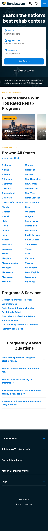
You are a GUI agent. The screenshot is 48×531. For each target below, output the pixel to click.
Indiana (5, 230)
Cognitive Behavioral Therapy (17, 299)
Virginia (29, 263)
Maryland (6, 258)
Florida (5, 207)
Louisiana (7, 249)
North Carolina (32, 197)
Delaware (7, 197)
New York (30, 193)
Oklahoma (30, 211)
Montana (29, 165)
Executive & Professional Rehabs (18, 316)
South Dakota (32, 239)
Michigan (6, 267)
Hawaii (5, 216)
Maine (5, 253)
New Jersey (31, 183)
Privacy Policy (24, 500)
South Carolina (32, 235)
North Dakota (32, 202)
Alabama (6, 165)
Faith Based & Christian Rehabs (18, 308)
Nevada (29, 174)
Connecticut (8, 193)
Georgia (6, 211)
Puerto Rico (31, 225)
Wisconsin (30, 277)
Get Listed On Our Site (24, 71)
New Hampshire (33, 179)
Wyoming (30, 281)
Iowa (4, 235)
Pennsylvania (32, 221)
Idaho (5, 221)
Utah (27, 253)
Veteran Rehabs (10, 320)
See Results (24, 61)
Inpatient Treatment (12, 328)
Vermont (29, 258)
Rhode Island (31, 230)
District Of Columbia (12, 202)
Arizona (6, 174)
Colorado (6, 188)
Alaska (5, 169)
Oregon (29, 216)
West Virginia (32, 272)
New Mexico (31, 188)
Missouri (6, 281)
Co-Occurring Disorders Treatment (20, 324)
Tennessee (31, 244)
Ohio (27, 207)
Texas (28, 249)
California (7, 183)
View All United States (11, 158)
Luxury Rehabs (9, 304)
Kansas (5, 239)
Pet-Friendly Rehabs (12, 312)
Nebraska (30, 169)
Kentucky (7, 244)
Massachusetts (10, 263)
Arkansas (7, 179)
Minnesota (7, 272)
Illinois (5, 225)
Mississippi (7, 277)
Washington (31, 267)
